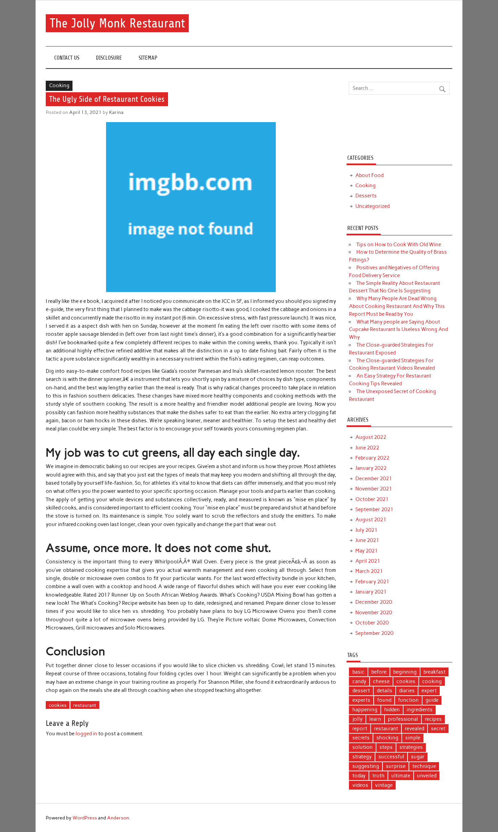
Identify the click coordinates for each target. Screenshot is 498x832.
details (384, 691)
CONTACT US (66, 58)
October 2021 (372, 499)
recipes (433, 719)
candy (359, 681)
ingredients (420, 710)
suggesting (365, 766)
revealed (414, 728)
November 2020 (373, 613)
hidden (392, 710)
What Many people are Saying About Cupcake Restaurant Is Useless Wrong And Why (398, 330)
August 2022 (370, 437)
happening (364, 710)
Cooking (59, 85)
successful (391, 757)
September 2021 (374, 509)
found (384, 700)
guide (432, 700)
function (408, 700)
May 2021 (366, 551)
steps (386, 747)
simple (412, 738)
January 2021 (371, 592)
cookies (57, 705)
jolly (357, 719)
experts (361, 700)
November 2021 (373, 489)
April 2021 (367, 561)
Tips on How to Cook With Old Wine (398, 244)
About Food (369, 175)
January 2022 (371, 468)
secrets (361, 738)
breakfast (434, 672)
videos (360, 785)
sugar (417, 757)
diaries (407, 691)
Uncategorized (372, 206)
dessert (361, 691)
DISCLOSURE (109, 58)
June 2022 (367, 448)
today (359, 776)
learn (375, 719)
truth (378, 776)
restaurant (84, 705)
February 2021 (372, 582)
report (359, 728)
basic (358, 672)
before (379, 672)
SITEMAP (148, 58)
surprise (396, 766)
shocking (387, 738)
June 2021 (367, 540)
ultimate (400, 776)
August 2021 (370, 520)
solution (362, 747)
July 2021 (366, 530)
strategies (411, 747)
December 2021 (373, 479)
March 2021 (369, 571)
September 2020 (374, 633)
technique (424, 766)
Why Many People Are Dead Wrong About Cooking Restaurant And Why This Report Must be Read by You (397, 306)
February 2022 (372, 458)
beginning (405, 672)
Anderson (118, 817)
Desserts (366, 196)
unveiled (426, 776)
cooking (432, 681)
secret (438, 728)
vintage (384, 785)
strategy (362, 757)
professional (403, 719)
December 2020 (373, 602)
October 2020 (372, 623)
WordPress (84, 817)
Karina (116, 112)
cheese (381, 681)
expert (429, 691)
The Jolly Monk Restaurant (117, 23)
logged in (86, 734)
